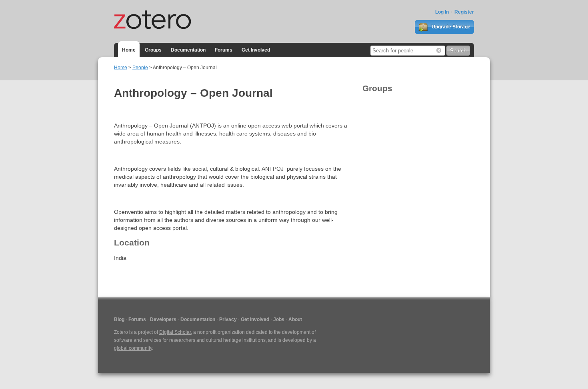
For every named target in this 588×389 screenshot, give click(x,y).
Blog (119, 319)
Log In (442, 12)
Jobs (278, 319)
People (140, 67)
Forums (223, 50)
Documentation (188, 50)
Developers (163, 319)
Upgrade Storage (450, 27)
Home (129, 50)
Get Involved (256, 50)
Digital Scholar (175, 332)
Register (464, 12)
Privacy (228, 319)
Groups (153, 50)
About (295, 319)
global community (133, 348)
